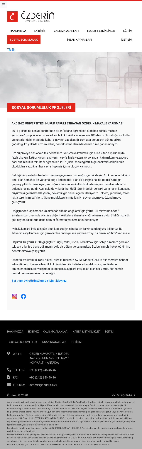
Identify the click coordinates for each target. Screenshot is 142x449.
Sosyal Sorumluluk (24, 39)
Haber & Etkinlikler (101, 30)
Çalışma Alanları (66, 30)
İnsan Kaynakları (79, 39)
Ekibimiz (39, 30)
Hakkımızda (18, 30)
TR (9, 49)
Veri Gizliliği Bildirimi (123, 395)
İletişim (126, 39)
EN (13, 49)
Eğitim (127, 30)
